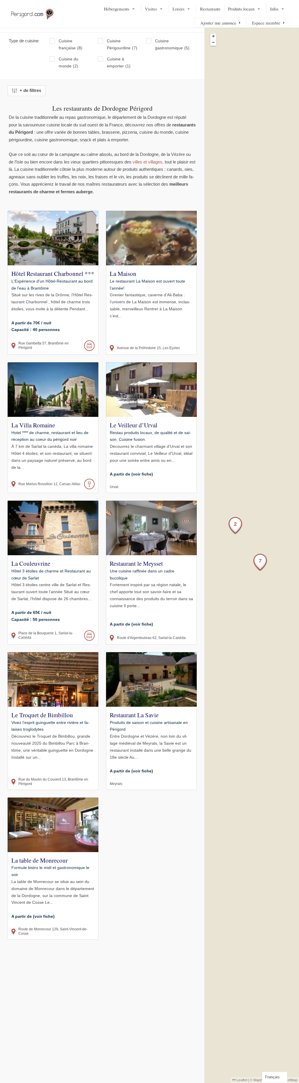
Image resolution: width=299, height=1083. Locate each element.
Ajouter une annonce (218, 23)
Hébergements (116, 9)
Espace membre (266, 23)
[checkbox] (74, 45)
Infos (274, 9)
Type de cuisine (24, 40)
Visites (151, 9)
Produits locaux (241, 9)
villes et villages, (148, 161)
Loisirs (179, 9)
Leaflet (241, 1080)
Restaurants (210, 9)
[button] (235, 526)
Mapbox (259, 1080)
